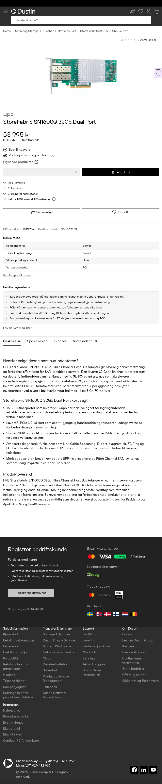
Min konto (90, 652)
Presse (127, 634)
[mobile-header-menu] (5, 11)
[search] (146, 20)
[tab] (13, 341)
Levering (89, 640)
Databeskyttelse (55, 664)
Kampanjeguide (15, 687)
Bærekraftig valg (134, 652)
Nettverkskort (67, 31)
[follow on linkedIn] (144, 770)
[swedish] (90, 615)
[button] (132, 11)
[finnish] (116, 615)
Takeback (50, 687)
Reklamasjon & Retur (98, 646)
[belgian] (133, 615)
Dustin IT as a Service (59, 640)
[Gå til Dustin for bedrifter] (24, 11)
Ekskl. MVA (10, 140)
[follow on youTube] (153, 770)
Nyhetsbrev (11, 710)
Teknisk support (94, 664)
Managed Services (57, 634)
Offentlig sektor (134, 675)
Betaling (89, 658)
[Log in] (148, 11)
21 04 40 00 (35, 609)
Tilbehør (48, 31)
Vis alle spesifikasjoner (17, 275)
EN (12, 571)
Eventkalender (14, 722)
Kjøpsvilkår (11, 634)
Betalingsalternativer (18, 640)
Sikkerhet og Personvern (140, 681)
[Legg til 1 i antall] (76, 172)
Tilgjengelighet (14, 681)
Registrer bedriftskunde (31, 593)
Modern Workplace (57, 646)
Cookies (9, 675)
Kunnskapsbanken (16, 716)
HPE (8, 115)
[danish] (107, 615)
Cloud (47, 658)
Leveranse (11, 646)
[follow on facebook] (134, 770)
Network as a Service (58, 652)
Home (7, 31)
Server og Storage (27, 31)
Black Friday (12, 734)
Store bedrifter (133, 669)
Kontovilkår (11, 658)
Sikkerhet (50, 670)
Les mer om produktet (17, 328)
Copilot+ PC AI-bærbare (21, 740)
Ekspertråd (11, 728)
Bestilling (89, 634)
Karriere (128, 646)
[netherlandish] (125, 615)
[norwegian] (99, 615)
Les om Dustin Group (137, 640)
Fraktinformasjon (15, 652)
